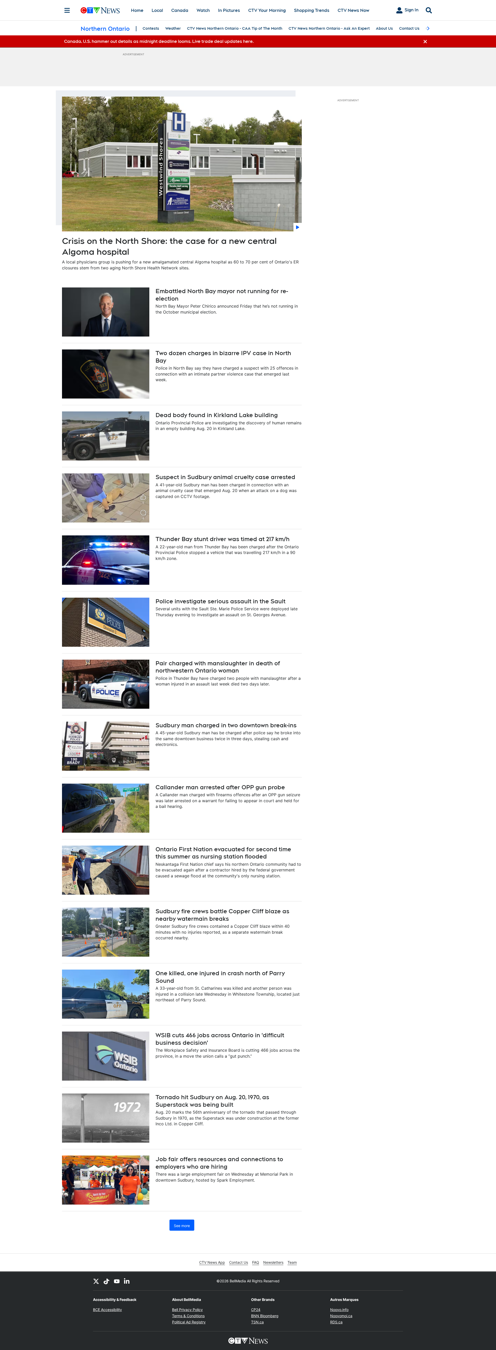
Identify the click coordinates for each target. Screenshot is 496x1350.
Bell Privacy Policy (187, 1309)
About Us (384, 28)
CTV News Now (353, 10)
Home (137, 10)
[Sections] (67, 10)
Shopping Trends (311, 10)
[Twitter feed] (96, 1281)
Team (292, 1262)
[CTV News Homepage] (100, 10)
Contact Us (409, 28)
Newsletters (273, 1262)
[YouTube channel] (117, 1281)
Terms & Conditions (188, 1316)
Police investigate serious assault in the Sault (220, 601)
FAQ (255, 1262)
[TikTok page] (106, 1281)
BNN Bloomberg (264, 1316)
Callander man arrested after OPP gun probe (220, 787)
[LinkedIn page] (127, 1281)
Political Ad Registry (189, 1322)
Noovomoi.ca (341, 1316)
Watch (203, 10)
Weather (173, 28)
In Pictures (229, 10)
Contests (151, 28)
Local (157, 10)
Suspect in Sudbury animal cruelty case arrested (225, 477)
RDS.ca (336, 1322)
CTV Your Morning (267, 10)
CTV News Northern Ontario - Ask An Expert (329, 28)
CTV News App (212, 1262)
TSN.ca (257, 1322)
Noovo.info (339, 1309)
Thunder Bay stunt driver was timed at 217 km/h (223, 539)
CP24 (255, 1309)
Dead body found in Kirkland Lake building (217, 415)
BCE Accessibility (107, 1309)
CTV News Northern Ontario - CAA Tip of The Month (234, 28)
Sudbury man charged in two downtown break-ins (226, 725)
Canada (179, 10)
